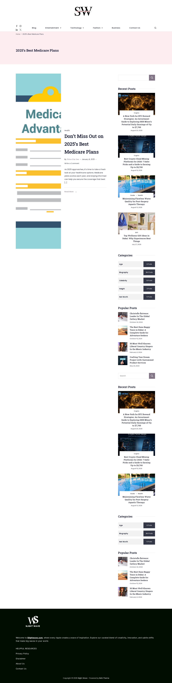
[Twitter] (20, 30)
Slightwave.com (35, 638)
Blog (34, 28)
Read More (68, 191)
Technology (76, 28)
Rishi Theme (104, 678)
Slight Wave (82, 678)
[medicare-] (38, 161)
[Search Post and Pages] (155, 28)
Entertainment (52, 28)
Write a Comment (71, 163)
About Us (20, 663)
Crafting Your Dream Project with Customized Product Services (142, 360)
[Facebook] (17, 26)
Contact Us (134, 28)
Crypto (136, 113)
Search (152, 78)
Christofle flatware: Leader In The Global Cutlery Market (140, 316)
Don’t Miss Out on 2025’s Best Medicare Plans (84, 144)
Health (67, 130)
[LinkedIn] (17, 30)
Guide (132, 195)
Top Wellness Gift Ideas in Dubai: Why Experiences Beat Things (136, 238)
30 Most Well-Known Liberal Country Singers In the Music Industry (141, 346)
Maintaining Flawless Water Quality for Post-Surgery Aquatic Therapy (137, 201)
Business (116, 28)
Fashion (96, 28)
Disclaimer (21, 658)
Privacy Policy (22, 653)
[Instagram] (20, 26)
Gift (136, 232)
